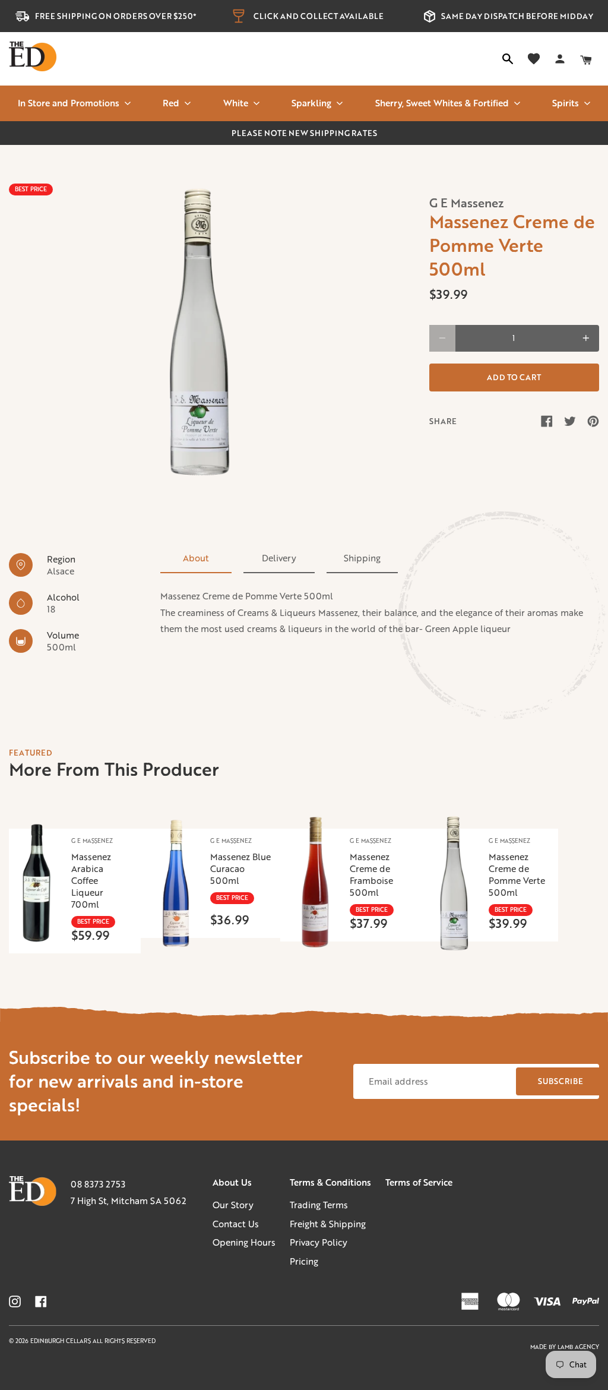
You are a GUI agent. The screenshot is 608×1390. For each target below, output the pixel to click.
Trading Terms (319, 1204)
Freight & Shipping (328, 1223)
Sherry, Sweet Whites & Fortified (442, 102)
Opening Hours (244, 1242)
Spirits (565, 102)
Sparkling (311, 102)
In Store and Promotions (68, 102)
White (235, 102)
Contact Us (236, 1223)
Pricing (304, 1261)
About (196, 557)
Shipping (362, 557)
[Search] (508, 59)
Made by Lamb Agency (564, 1346)
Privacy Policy (318, 1242)
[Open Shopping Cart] (586, 58)
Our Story (233, 1204)
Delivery (279, 557)
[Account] (560, 59)
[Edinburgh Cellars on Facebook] (41, 1301)
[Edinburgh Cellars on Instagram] (15, 1301)
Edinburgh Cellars (61, 1341)
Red (171, 102)
